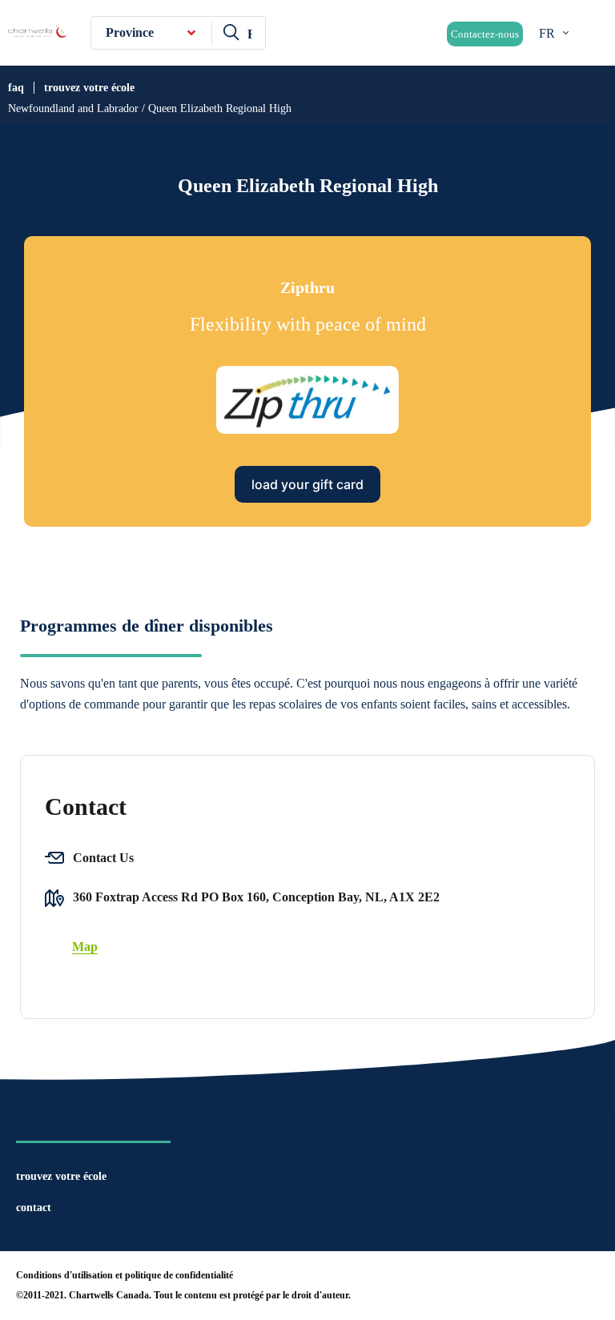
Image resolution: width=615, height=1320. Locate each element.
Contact (33, 1208)
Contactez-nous (485, 34)
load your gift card (307, 484)
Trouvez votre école (89, 88)
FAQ (16, 88)
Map (85, 946)
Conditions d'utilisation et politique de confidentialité (124, 1275)
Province (130, 32)
